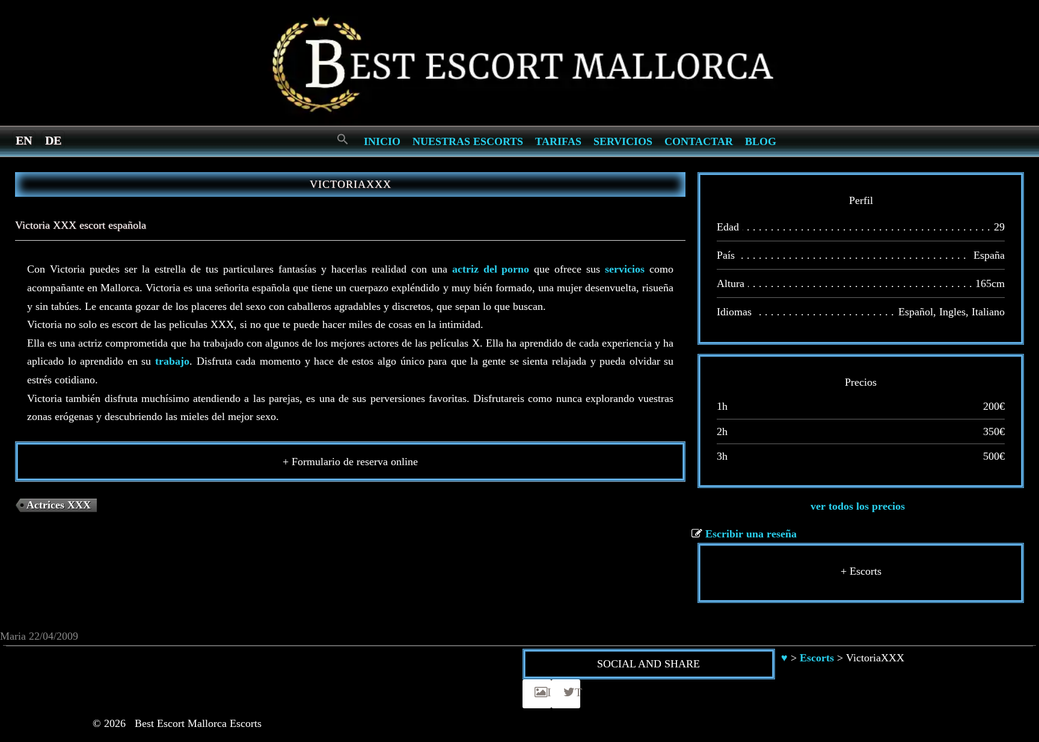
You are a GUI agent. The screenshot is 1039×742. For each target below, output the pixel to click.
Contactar (698, 141)
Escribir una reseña (751, 533)
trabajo (172, 361)
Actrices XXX (58, 505)
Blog (760, 141)
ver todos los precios (858, 506)
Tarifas (558, 141)
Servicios (622, 141)
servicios (625, 269)
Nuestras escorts (467, 141)
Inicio (382, 141)
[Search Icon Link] (343, 140)
